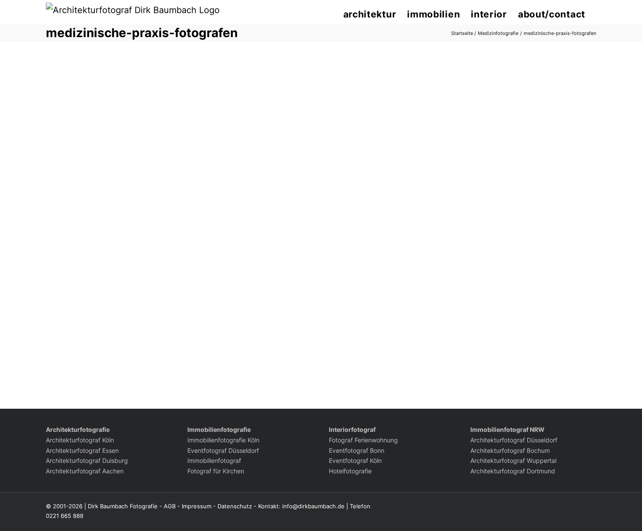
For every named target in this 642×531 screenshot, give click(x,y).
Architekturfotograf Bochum (510, 450)
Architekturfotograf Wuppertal (513, 460)
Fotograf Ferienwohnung (363, 440)
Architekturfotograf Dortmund (512, 471)
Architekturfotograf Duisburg (87, 460)
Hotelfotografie (350, 471)
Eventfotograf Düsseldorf (223, 450)
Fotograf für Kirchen (215, 471)
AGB (170, 506)
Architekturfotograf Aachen (85, 471)
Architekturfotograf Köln (80, 440)
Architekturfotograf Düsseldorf (513, 440)
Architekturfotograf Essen (82, 450)
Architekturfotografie (78, 429)
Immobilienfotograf (214, 460)
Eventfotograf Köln (355, 460)
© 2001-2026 (64, 506)
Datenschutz (234, 506)
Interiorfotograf (352, 429)
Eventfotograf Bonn (356, 450)
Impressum (196, 506)
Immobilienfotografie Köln (223, 440)
